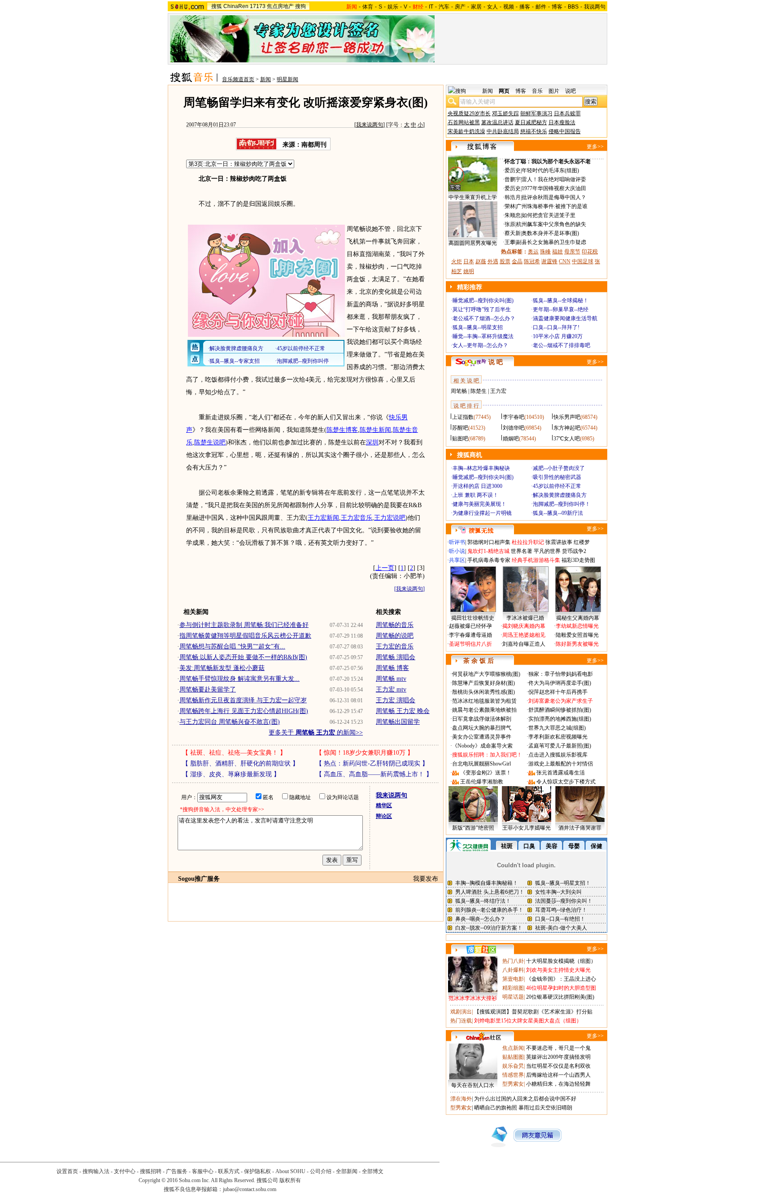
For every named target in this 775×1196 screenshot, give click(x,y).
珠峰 (545, 251)
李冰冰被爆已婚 (525, 618)
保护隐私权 (257, 1171)
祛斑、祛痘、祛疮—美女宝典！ (234, 752)
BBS (573, 7)
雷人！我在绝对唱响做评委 (554, 179)
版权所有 (290, 1180)
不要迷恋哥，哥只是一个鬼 (558, 1048)
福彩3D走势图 (578, 560)
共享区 (457, 560)
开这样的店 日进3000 (477, 486)
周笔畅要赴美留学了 (207, 689)
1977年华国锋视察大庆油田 (554, 188)
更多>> (595, 147)
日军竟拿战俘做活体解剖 (481, 719)
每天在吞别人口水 (472, 1085)
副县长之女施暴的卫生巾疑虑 (551, 242)
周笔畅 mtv (391, 678)
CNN (564, 261)
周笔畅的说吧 (395, 635)
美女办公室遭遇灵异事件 (481, 737)
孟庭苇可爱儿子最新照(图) (559, 746)
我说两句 (594, 7)
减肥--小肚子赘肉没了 (559, 468)
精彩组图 (513, 988)
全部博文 (372, 1171)
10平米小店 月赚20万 (558, 336)
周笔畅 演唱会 (395, 657)
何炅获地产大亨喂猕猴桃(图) (486, 674)
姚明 (468, 271)
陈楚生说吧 (210, 442)
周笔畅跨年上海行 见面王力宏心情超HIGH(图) (243, 711)
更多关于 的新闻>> (316, 732)
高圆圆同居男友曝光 (472, 243)
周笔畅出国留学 (398, 721)
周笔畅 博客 (392, 668)
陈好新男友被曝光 (577, 644)
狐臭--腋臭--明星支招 (478, 327)
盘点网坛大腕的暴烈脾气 (481, 728)
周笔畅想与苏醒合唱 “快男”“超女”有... (232, 646)
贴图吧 (460, 438)
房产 (460, 7)
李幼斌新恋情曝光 (577, 626)
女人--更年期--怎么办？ (480, 345)
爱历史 (513, 170)
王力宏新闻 (323, 517)
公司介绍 (320, 1171)
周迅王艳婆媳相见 (523, 635)
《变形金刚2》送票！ (485, 773)
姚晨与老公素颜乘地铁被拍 (484, 710)
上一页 (384, 568)
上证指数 (463, 417)
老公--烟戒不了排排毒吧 (561, 345)
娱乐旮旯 (513, 1066)
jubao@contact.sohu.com (249, 1189)
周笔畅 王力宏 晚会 (403, 711)
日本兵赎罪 (567, 113)
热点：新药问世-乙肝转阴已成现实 (372, 763)
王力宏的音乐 (395, 646)
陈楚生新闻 (375, 429)
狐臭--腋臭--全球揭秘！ (560, 300)
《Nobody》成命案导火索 (482, 746)
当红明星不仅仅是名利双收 (558, 1066)
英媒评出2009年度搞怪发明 (558, 1057)
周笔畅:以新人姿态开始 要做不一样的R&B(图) (243, 657)
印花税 (590, 251)
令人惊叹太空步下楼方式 (566, 781)
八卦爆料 (513, 970)
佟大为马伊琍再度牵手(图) (559, 683)
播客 (524, 7)
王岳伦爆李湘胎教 (481, 781)
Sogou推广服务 (199, 878)
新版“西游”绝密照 (473, 828)
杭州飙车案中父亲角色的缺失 (551, 224)
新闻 (265, 79)
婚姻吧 (511, 438)
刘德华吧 (513, 428)
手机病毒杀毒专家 (488, 560)
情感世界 (513, 1075)
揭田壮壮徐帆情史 (472, 618)
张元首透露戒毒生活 (560, 773)
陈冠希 (532, 261)
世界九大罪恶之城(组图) (557, 728)
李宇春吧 (513, 417)
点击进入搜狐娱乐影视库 (558, 755)
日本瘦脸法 (562, 122)
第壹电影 (513, 979)
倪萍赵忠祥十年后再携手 (558, 692)
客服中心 (202, 1171)
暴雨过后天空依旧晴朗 (545, 1108)
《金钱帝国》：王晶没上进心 (561, 979)
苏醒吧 (460, 428)
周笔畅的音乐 (395, 625)
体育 (367, 7)
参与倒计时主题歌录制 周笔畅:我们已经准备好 (244, 625)
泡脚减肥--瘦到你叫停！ (561, 504)
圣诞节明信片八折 (470, 644)
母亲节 (572, 251)
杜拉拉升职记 (528, 542)
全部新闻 (346, 1171)
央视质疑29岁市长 (469, 113)
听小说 (457, 551)
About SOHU (290, 1171)
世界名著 (521, 551)
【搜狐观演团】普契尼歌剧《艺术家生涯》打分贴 (533, 1012)
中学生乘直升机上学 (472, 197)
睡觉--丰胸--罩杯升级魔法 (483, 336)
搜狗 (300, 6)
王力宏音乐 (356, 517)
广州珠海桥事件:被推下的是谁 (552, 206)
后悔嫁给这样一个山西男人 (558, 1075)
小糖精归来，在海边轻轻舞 (558, 1084)
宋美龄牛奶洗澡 (466, 131)
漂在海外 (461, 1099)
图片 (554, 91)
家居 (476, 7)
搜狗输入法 (96, 1171)
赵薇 (480, 261)
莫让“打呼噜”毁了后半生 (482, 309)
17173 (258, 6)
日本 (468, 261)
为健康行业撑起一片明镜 (482, 513)
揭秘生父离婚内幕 (577, 618)
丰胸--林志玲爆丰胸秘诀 (481, 468)
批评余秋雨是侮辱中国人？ (554, 197)
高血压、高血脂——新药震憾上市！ (374, 774)
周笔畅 (459, 391)
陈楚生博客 (342, 429)
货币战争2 (574, 551)
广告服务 (176, 1171)
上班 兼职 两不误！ (475, 495)
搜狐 (216, 6)
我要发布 (425, 878)
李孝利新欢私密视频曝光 (558, 737)
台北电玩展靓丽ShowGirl (481, 764)
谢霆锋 (549, 261)
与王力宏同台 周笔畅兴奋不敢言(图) (229, 721)
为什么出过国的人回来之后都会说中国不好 (525, 1099)
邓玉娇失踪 (505, 113)
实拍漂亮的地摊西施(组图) (559, 719)
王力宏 (498, 391)
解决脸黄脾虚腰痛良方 (560, 495)
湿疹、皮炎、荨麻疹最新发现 (231, 774)
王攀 (510, 242)
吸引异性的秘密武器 (557, 477)
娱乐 (393, 7)
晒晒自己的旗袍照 (495, 1108)
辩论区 (384, 816)
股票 (505, 261)
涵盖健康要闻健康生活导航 (565, 318)
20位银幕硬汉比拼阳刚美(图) (560, 997)
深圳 (372, 442)
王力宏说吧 (389, 517)
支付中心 (124, 1171)
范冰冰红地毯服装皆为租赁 (484, 701)
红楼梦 (582, 542)
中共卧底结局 (503, 131)
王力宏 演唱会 (395, 700)
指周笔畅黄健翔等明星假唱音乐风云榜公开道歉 (245, 635)
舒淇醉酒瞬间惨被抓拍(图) (559, 710)
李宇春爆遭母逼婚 (470, 635)
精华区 (384, 805)
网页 (504, 91)
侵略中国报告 (565, 131)
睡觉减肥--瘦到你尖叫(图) (483, 300)
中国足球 (582, 261)
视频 (508, 7)
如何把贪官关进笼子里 (548, 215)
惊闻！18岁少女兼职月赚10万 (364, 752)
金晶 (517, 261)
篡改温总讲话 (497, 122)
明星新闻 (287, 79)
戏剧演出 (461, 1012)
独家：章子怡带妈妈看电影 (560, 674)
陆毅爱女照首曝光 (577, 635)
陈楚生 (478, 391)
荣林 (510, 206)
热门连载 (461, 1021)
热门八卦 (513, 961)
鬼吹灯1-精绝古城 (488, 551)
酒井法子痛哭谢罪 (579, 828)
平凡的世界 (547, 551)
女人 (492, 7)
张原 (510, 224)
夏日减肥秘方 (531, 122)
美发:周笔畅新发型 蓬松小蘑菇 (222, 668)
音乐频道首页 (238, 79)
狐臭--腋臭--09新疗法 (558, 513)
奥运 (533, 251)
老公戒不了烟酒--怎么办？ (484, 318)
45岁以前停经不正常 (557, 486)
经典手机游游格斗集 (536, 560)
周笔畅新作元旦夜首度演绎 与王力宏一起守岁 (243, 700)
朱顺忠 (513, 215)
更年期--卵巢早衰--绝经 (560, 309)
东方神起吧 (566, 428)
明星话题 (513, 997)
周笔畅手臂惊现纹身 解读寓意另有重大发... (239, 678)
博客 (557, 7)
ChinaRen (235, 6)
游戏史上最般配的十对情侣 (560, 764)
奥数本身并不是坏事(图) (550, 233)
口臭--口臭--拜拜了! (556, 327)
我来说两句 (369, 125)
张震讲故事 (558, 542)
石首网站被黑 (464, 122)
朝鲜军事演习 (536, 113)
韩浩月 (513, 197)
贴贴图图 (513, 1057)
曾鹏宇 (513, 179)
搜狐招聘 (150, 1171)
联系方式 (228, 1171)
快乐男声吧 (566, 417)
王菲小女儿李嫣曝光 (526, 828)
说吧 (570, 91)
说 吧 (495, 362)
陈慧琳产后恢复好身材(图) (483, 683)
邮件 (541, 7)
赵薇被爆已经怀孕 (470, 626)
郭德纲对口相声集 (488, 542)
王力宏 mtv (391, 689)
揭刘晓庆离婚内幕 (523, 626)
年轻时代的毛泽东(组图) (550, 170)
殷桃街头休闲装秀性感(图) (483, 692)
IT (431, 7)
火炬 (456, 261)
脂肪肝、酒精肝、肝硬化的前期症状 (240, 763)
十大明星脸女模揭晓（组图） (561, 961)
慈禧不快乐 (533, 131)
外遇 (493, 261)
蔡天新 (513, 233)
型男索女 (513, 1084)
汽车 (444, 7)
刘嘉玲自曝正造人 (523, 644)
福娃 (557, 251)
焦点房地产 (280, 6)
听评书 (457, 542)
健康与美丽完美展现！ (479, 504)
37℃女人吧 (566, 438)
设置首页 (67, 1171)
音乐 (537, 91)
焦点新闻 (513, 1048)
